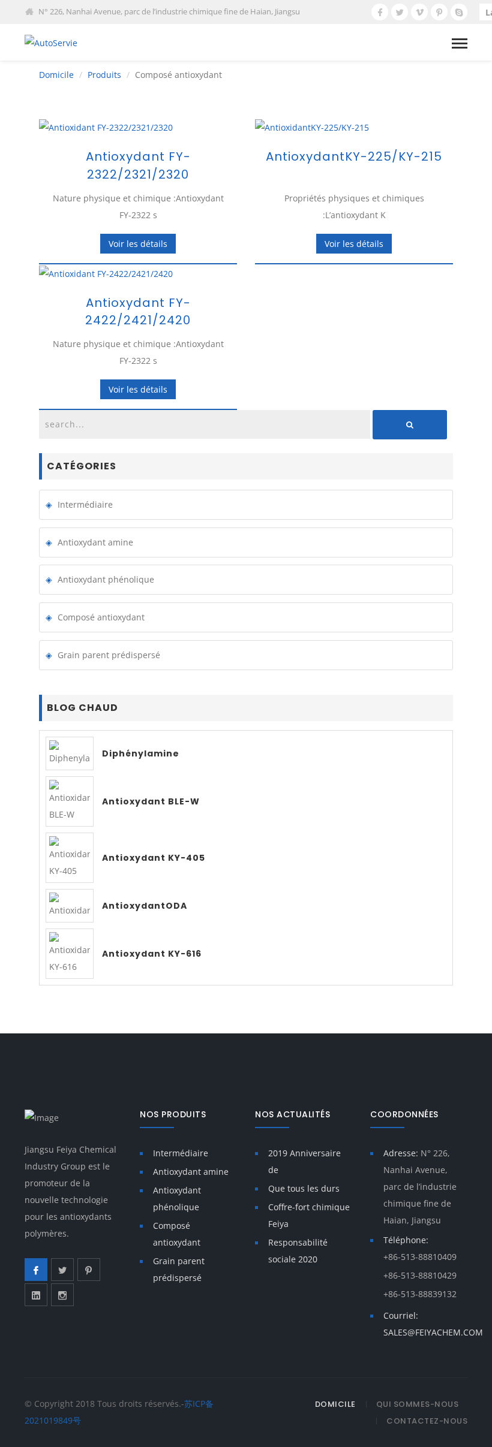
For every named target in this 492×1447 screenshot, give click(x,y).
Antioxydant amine (95, 542)
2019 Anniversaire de (304, 1161)
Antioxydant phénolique (106, 579)
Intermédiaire (85, 504)
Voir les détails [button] (138, 243)
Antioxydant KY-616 (152, 954)
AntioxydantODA (144, 906)
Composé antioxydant (101, 617)
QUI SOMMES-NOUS (417, 1404)
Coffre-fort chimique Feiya (309, 1215)
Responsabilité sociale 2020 (298, 1251)
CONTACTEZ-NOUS (426, 1421)
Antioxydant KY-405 (153, 858)
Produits (104, 74)
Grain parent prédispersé (109, 655)
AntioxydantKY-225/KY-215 (354, 156)
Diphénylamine (140, 753)
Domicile (56, 74)
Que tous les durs (304, 1188)
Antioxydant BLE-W (151, 801)
